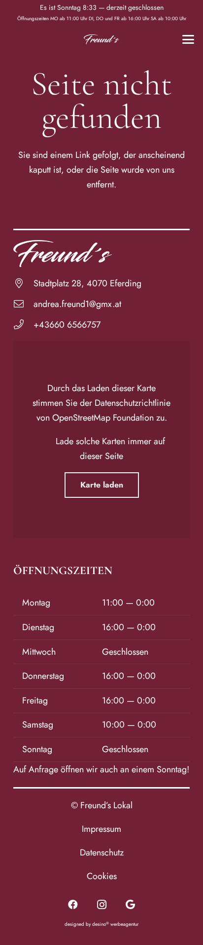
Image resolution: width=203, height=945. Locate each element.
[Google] (130, 904)
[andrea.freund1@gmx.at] (23, 304)
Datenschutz (102, 852)
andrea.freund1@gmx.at (77, 304)
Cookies (102, 876)
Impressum (101, 829)
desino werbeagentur (115, 924)
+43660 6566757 (67, 324)
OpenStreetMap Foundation (103, 417)
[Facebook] (73, 904)
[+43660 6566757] (23, 325)
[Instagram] (101, 904)
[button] (188, 39)
